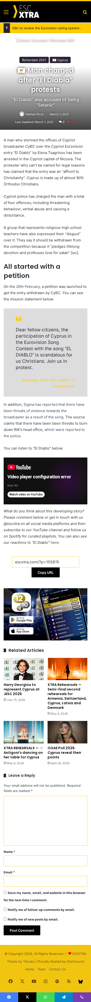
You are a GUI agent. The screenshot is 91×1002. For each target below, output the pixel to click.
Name (9, 852)
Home (24, 40)
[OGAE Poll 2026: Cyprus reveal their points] (68, 732)
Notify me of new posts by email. (33, 919)
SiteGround (75, 961)
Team (42, 969)
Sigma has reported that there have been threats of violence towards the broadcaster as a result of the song (44, 410)
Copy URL (46, 572)
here (55, 542)
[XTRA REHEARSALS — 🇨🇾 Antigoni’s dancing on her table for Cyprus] (24, 732)
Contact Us (57, 969)
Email (9, 872)
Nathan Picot (34, 114)
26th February (28, 286)
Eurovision (40, 40)
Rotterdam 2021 (62, 40)
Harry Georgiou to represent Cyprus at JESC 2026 (22, 689)
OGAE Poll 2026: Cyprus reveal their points (64, 753)
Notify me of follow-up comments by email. (41, 910)
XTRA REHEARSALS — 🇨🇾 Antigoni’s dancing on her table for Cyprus (23, 753)
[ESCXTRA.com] (26, 12)
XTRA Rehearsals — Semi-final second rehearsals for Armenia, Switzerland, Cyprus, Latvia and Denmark (67, 696)
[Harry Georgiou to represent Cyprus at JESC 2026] (24, 669)
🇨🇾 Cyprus (60, 60)
